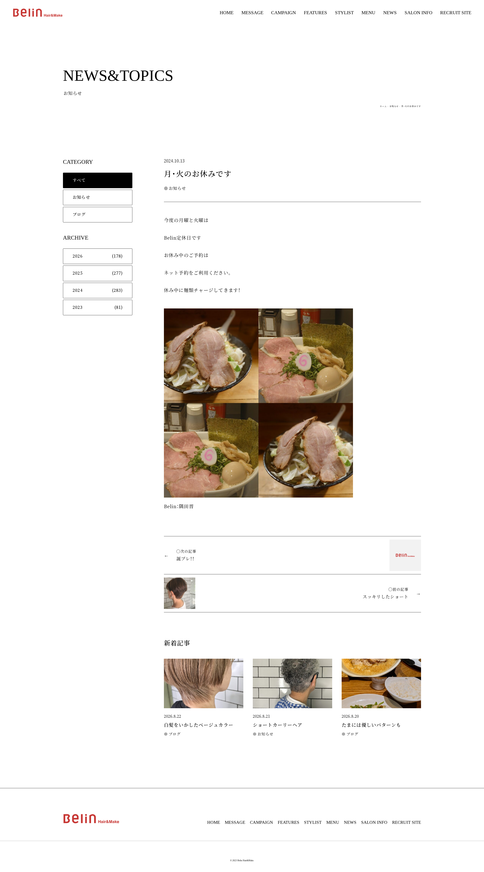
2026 (77, 256)
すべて (79, 180)
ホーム (383, 106)
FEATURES (315, 12)
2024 (77, 290)
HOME (226, 12)
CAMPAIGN (283, 12)
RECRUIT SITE (455, 12)
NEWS (390, 12)
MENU (368, 12)
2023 (77, 307)
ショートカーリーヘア (277, 725)
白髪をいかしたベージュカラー (198, 725)
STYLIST (344, 12)
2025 (77, 273)
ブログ (79, 214)
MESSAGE (252, 12)
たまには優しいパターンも (371, 725)
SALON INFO (418, 12)
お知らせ (394, 106)
